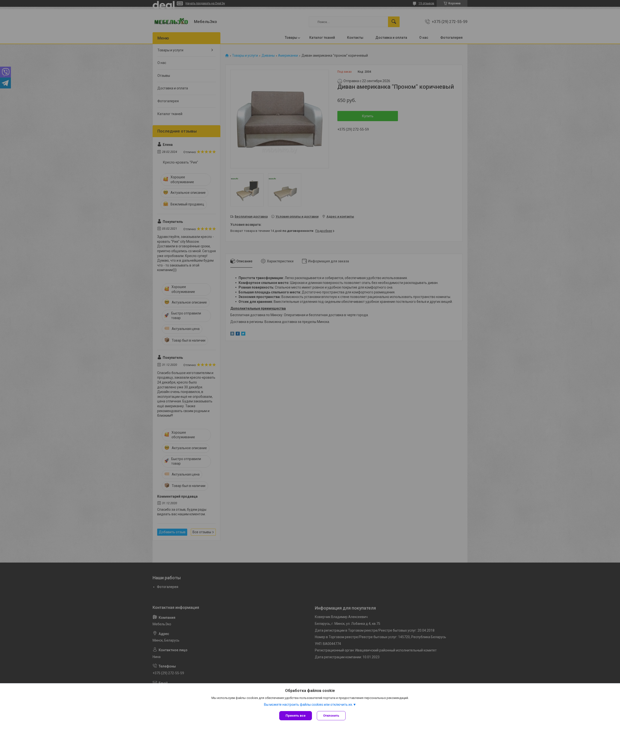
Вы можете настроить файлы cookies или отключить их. (308, 704)
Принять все (296, 715)
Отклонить (331, 715)
